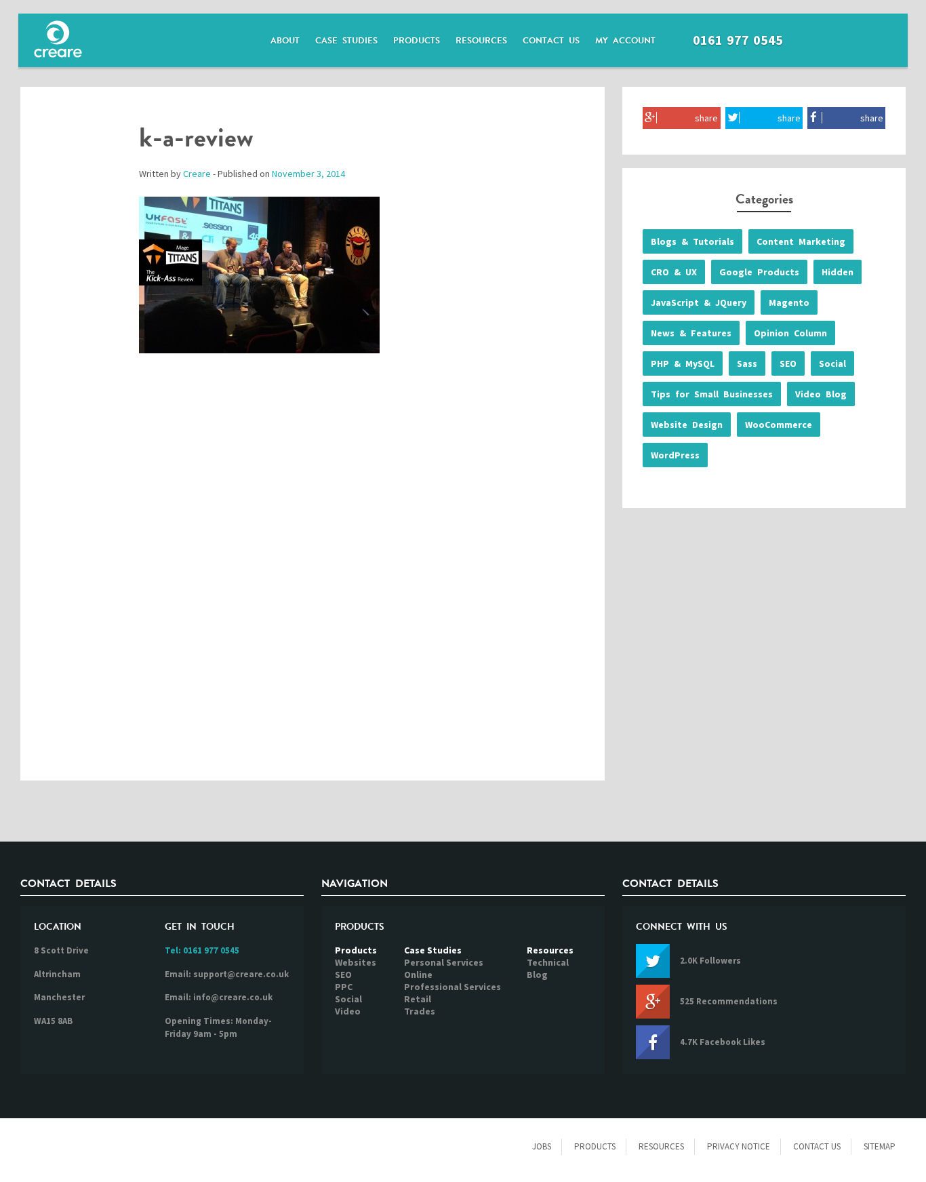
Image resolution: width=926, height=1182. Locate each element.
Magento (789, 302)
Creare (197, 174)
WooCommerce (778, 424)
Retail (417, 999)
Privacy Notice (738, 1146)
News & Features (691, 333)
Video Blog (821, 394)
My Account (625, 40)
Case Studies (346, 40)
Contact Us (551, 40)
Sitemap (879, 1146)
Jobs (541, 1146)
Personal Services (443, 962)
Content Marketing (801, 241)
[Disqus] (312, 581)
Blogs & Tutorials (692, 241)
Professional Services (452, 987)
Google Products (759, 272)
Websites (355, 962)
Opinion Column (790, 333)
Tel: (202, 950)
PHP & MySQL (682, 363)
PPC (344, 987)
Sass (747, 363)
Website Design (687, 424)
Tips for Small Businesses (712, 394)
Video (348, 1011)
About (285, 40)
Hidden (837, 272)
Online (418, 974)
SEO (788, 363)
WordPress (675, 455)
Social (832, 363)
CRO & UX (674, 272)
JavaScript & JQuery (698, 302)
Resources (481, 40)
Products (416, 40)
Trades (419, 1011)
